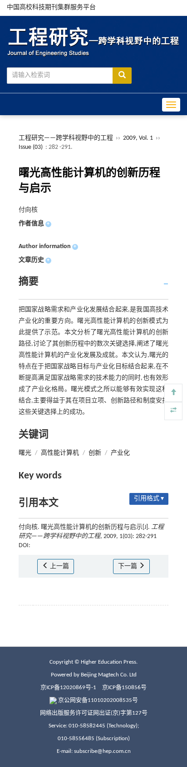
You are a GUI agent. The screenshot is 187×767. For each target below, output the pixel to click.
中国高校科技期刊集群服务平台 (51, 7)
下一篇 (128, 566)
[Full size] (173, 411)
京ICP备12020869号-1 (68, 688)
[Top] (173, 393)
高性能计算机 (60, 453)
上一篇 (59, 566)
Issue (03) (31, 147)
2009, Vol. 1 (138, 138)
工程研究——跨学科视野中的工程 (66, 138)
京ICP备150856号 (124, 688)
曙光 (25, 453)
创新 (95, 453)
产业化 (120, 453)
